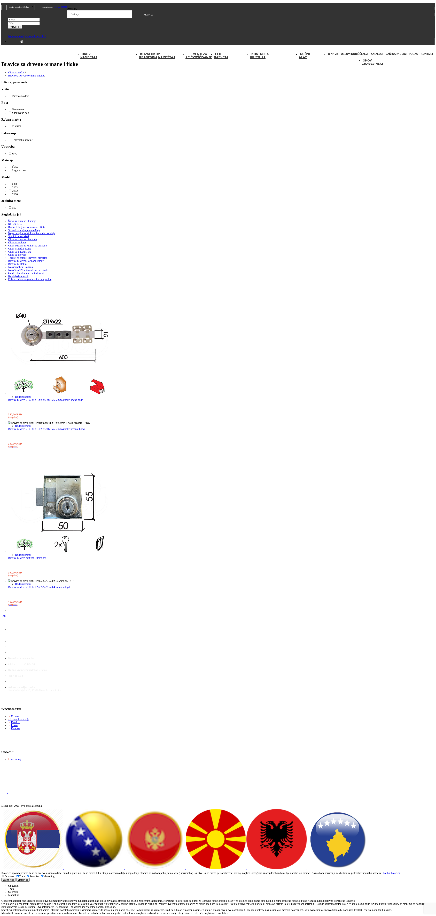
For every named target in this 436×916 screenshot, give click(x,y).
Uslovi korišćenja (354, 53)
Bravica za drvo (20, 96)
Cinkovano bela (20, 112)
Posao (413, 53)
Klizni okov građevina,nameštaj (157, 55)
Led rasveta (221, 55)
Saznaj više (8, 880)
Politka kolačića (391, 873)
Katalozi (376, 53)
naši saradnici (396, 53)
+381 (21, 664)
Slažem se (23, 880)
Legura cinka (19, 170)
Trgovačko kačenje (22, 139)
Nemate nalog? (16, 36)
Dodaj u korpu (23, 396)
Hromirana (18, 109)
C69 (14, 184)
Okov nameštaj (88, 55)
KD (14, 207)
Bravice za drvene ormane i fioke (26, 75)
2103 (15, 187)
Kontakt (427, 53)
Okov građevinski (372, 62)
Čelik (15, 167)
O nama (333, 53)
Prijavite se (15, 27)
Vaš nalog (14, 759)
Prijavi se (148, 15)
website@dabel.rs (21, 7)
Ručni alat (304, 55)
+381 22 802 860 (60, 7)
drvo (14, 153)
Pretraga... (72, 8)
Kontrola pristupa (259, 55)
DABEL (17, 126)
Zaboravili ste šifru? (35, 36)
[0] (21, 41)
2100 (15, 194)
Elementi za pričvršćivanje (198, 55)
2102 (15, 190)
